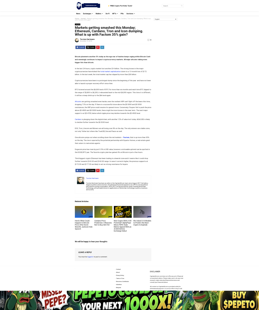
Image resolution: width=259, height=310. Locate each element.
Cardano (78, 119)
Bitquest (118, 287)
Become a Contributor (122, 281)
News (78, 14)
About (118, 272)
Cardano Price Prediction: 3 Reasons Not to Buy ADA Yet (103, 223)
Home (77, 18)
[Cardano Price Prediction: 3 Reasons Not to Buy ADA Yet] (103, 207)
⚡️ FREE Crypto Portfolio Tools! (120, 6)
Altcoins (78, 101)
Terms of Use (120, 278)
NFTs (114, 14)
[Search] (182, 6)
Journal (83, 18)
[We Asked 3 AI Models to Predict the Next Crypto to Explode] (142, 207)
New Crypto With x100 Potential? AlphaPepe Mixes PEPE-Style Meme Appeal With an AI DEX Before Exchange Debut (122, 226)
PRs (122, 14)
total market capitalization (110, 71)
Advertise (119, 284)
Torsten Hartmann (87, 39)
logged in (90, 257)
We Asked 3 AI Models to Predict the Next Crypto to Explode (142, 223)
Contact (118, 269)
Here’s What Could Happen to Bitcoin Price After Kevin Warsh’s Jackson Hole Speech (83, 225)
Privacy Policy (120, 275)
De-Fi (108, 14)
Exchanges (87, 14)
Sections (129, 14)
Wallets (98, 14)
